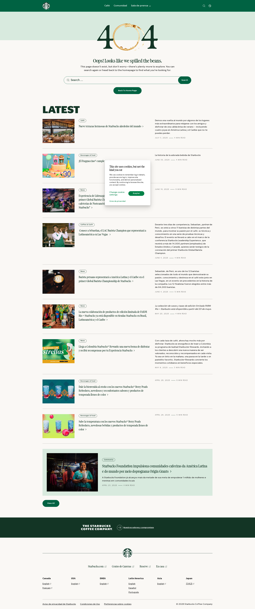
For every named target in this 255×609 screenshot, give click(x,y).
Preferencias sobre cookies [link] (117, 604)
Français (46, 588)
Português (134, 592)
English (45, 584)
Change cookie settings (116, 193)
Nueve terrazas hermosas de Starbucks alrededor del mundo (110, 126)
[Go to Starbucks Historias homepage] (46, 6)
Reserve (144, 566)
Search (184, 80)
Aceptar (136, 193)
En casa (160, 566)
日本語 (189, 584)
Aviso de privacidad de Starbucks (59, 604)
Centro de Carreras (121, 566)
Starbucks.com (96, 566)
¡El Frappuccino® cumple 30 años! (96, 161)
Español (132, 588)
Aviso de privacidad (117, 201)
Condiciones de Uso (90, 604)
